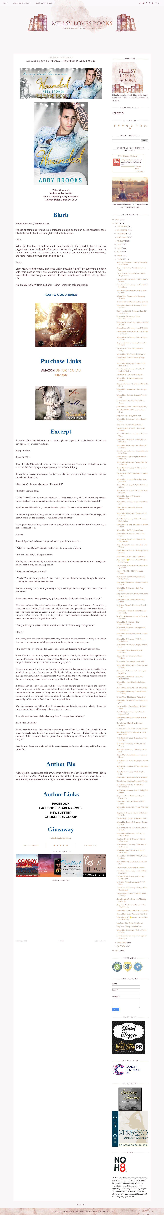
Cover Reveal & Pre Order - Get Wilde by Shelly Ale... (131, 900)
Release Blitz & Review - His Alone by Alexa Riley (132, 634)
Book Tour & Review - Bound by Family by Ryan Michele (132, 263)
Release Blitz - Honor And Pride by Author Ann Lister (131, 480)
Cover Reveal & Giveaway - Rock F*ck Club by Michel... (132, 286)
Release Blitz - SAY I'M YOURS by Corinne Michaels (132, 857)
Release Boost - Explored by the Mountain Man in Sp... (131, 457)
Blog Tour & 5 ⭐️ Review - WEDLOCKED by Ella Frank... (132, 561)
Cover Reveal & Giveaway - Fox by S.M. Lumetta (131, 429)
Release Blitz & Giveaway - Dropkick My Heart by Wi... (131, 364)
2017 (117, 223)
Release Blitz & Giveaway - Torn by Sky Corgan (130, 534)
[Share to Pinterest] (60, 846)
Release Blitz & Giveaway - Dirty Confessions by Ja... (128, 623)
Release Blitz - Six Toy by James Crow (130, 530)
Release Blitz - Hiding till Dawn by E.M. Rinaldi (130, 802)
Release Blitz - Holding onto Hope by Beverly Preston (132, 525)
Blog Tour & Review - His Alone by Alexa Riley (131, 269)
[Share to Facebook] (57, 846)
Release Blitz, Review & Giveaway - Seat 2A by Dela (132, 823)
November (122, 230)
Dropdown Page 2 (21, 3)
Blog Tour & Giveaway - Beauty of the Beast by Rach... (132, 814)
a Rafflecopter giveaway (61, 838)
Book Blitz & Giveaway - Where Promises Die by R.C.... (131, 520)
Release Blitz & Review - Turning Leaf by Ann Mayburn (131, 629)
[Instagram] (127, 126)
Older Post (100, 941)
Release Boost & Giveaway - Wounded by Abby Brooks (131, 540)
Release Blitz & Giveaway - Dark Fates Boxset (130, 589)
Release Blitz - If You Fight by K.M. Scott (131, 556)
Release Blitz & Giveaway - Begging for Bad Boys (132, 646)
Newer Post (21, 941)
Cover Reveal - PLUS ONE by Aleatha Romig (130, 349)
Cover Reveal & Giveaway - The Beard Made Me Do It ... (130, 370)
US (57, 370)
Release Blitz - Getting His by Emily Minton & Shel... (132, 486)
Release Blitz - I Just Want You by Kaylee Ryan (131, 683)
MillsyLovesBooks (127, 160)
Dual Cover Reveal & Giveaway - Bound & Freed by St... (131, 312)
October (121, 234)
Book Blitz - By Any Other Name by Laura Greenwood (131, 733)
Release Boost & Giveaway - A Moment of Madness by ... (131, 846)
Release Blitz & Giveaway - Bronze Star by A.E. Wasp (131, 692)
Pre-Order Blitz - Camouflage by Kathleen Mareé (131, 707)
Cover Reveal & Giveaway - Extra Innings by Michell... (132, 280)
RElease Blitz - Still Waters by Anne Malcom (132, 302)
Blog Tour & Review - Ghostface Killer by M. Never (132, 385)
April (120, 255)
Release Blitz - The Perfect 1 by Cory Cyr (131, 354)
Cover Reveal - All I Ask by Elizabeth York (131, 818)
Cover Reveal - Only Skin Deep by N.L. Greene (130, 402)
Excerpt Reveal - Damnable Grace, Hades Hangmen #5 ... (131, 274)
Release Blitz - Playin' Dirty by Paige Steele (131, 406)
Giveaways (34, 846)
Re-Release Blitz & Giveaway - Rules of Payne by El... (130, 851)
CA (71, 370)
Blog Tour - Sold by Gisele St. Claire (129, 927)
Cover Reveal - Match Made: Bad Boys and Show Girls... (131, 612)
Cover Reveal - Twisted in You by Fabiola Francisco (131, 894)
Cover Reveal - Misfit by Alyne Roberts (130, 867)
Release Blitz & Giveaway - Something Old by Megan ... (131, 446)
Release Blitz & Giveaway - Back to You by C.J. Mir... (131, 931)
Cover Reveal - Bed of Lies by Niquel (129, 374)
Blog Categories (44, 3)
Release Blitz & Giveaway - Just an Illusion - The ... (132, 420)
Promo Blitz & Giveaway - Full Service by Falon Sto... (131, 469)
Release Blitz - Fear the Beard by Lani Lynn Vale (131, 390)
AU (78, 370)
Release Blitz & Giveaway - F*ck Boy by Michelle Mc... (130, 640)
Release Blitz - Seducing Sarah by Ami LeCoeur (130, 379)
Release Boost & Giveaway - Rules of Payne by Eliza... (132, 338)
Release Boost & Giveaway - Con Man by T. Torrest (132, 546)
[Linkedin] (145, 126)
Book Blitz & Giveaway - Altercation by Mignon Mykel (130, 713)
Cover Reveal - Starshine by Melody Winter (132, 781)
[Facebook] (114, 126)
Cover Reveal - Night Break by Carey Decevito (129, 724)
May (119, 252)
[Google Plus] (132, 126)
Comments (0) (90, 846)
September (122, 237)
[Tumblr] (141, 126)
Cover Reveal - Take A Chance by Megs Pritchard (130, 358)
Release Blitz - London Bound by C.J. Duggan (132, 910)
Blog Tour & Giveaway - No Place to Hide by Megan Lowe (132, 595)
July (119, 245)
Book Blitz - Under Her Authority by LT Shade (131, 883)
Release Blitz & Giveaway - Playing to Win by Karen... (131, 514)
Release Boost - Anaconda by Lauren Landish (129, 508)
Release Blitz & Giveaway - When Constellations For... (128, 318)
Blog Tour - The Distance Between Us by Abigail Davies (131, 906)
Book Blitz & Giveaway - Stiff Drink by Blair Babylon (132, 791)
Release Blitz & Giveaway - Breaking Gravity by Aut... (132, 551)
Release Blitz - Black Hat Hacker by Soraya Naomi (131, 756)
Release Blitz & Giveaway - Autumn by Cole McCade (132, 829)
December (122, 226)
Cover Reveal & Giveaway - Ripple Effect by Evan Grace (132, 452)
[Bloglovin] (137, 126)
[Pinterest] (123, 126)
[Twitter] (119, 126)
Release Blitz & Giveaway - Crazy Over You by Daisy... (132, 666)
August (121, 241)
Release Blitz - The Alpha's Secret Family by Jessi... (132, 701)
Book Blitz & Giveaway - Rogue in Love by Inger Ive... (132, 739)
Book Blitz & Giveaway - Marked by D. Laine (130, 773)
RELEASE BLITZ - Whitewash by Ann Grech (130, 411)
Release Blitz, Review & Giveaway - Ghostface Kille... (129, 497)
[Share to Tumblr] (63, 846)
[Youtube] (130, 128)
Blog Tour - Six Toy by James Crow (129, 415)
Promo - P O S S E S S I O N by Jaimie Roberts (130, 572)
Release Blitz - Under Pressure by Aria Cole (132, 914)
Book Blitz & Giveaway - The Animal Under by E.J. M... (132, 491)
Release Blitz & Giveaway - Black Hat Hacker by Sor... (130, 677)
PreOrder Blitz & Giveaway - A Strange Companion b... (130, 877)
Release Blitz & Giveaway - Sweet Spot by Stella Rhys (131, 440)
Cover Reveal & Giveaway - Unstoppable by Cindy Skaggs (132, 889)
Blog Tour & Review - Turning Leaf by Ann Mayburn (132, 344)
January (121, 946)
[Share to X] (54, 846)
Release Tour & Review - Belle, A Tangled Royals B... (131, 672)
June (119, 248)
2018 (117, 219)
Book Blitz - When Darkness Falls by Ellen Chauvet (131, 291)
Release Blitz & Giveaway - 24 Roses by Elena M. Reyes (130, 834)
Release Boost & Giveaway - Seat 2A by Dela (132, 328)
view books (140, 171)
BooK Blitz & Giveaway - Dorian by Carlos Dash (131, 750)
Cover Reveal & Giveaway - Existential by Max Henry (131, 872)
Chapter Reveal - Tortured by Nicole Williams (129, 657)
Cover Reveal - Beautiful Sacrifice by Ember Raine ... (132, 474)
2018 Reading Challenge (128, 156)
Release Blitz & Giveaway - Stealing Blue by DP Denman (132, 463)
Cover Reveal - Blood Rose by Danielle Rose (132, 729)
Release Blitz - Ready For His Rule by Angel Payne (132, 718)
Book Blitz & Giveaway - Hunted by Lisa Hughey (131, 744)
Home (5, 3)
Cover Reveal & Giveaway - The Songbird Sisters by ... (131, 937)
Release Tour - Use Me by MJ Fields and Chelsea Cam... (131, 578)
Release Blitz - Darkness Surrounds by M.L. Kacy (132, 396)
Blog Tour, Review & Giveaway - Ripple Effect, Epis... (131, 840)
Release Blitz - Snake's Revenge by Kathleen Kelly (132, 503)
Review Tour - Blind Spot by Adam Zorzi (131, 697)
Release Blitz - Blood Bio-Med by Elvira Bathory (130, 600)
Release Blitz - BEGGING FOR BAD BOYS (132, 688)
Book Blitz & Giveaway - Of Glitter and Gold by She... (132, 767)
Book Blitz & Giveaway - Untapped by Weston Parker (130, 785)
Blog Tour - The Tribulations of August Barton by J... (130, 797)
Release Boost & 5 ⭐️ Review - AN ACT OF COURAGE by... (132, 918)
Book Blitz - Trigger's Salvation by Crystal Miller (131, 606)
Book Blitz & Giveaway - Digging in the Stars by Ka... (132, 761)
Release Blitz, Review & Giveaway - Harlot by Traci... (131, 306)
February (122, 942)
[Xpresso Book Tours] (130, 1129)
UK (64, 370)
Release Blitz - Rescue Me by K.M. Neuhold (132, 777)
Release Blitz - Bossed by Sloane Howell (130, 662)
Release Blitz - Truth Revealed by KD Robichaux (129, 651)
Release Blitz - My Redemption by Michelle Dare (132, 863)
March (120, 259)
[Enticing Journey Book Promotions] (130, 1099)
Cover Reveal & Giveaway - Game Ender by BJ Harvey (132, 566)
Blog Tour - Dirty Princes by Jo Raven (130, 923)
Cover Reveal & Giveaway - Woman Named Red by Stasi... (132, 332)
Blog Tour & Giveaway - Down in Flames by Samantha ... (132, 617)
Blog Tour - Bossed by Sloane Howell (129, 425)
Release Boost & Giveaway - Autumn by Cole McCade (132, 323)
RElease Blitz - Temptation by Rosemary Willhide (131, 297)
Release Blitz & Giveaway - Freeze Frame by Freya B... (132, 583)
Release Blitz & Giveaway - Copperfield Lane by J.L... (132, 808)
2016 (117, 951)
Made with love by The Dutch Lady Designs (94, 1211)
